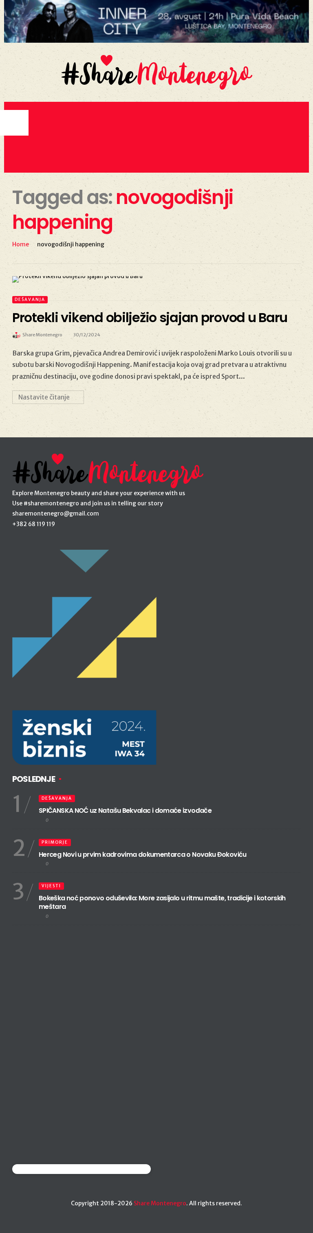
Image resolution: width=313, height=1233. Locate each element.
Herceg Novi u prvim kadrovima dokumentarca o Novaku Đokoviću (143, 854)
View (152, 279)
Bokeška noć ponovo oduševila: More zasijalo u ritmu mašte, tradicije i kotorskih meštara (162, 902)
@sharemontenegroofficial (48, 1168)
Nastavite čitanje (44, 397)
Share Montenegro (160, 1203)
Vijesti (51, 886)
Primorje (55, 842)
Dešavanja (30, 299)
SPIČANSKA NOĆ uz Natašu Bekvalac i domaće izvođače (125, 810)
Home (20, 244)
